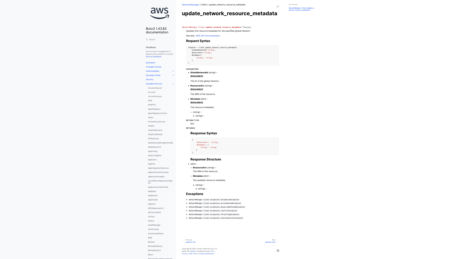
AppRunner (153, 195)
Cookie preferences (206, 254)
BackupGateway (155, 246)
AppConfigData (154, 155)
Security (149, 79)
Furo (212, 251)
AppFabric (152, 160)
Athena (151, 221)
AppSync (152, 204)
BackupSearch (154, 250)
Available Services (154, 84)
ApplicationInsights (156, 176)
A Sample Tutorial (153, 67)
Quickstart (150, 63)
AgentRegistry (154, 109)
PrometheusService (156, 122)
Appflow (151, 164)
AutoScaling (153, 229)
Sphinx (193, 251)
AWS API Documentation (208, 35)
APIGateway (153, 138)
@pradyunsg (204, 251)
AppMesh (152, 191)
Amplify (151, 126)
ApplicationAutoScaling (158, 172)
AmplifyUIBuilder (155, 134)
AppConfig (152, 151)
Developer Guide (153, 75)
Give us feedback (153, 56)
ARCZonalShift (154, 212)
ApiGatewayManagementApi (160, 143)
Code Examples (152, 71)
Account (151, 92)
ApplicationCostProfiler (158, 187)
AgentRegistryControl (157, 113)
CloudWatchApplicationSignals (160, 182)
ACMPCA (152, 105)
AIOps (150, 117)
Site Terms (193, 254)
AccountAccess (155, 96)
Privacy (185, 254)
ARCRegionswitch (156, 208)
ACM (150, 100)
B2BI (150, 238)
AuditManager (154, 225)
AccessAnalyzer (155, 88)
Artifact (151, 216)
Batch (150, 254)
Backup (151, 242)
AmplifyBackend (155, 130)
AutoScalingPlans (155, 233)
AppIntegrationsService (158, 168)
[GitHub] (278, 251)
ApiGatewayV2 (154, 147)
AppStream (153, 200)
